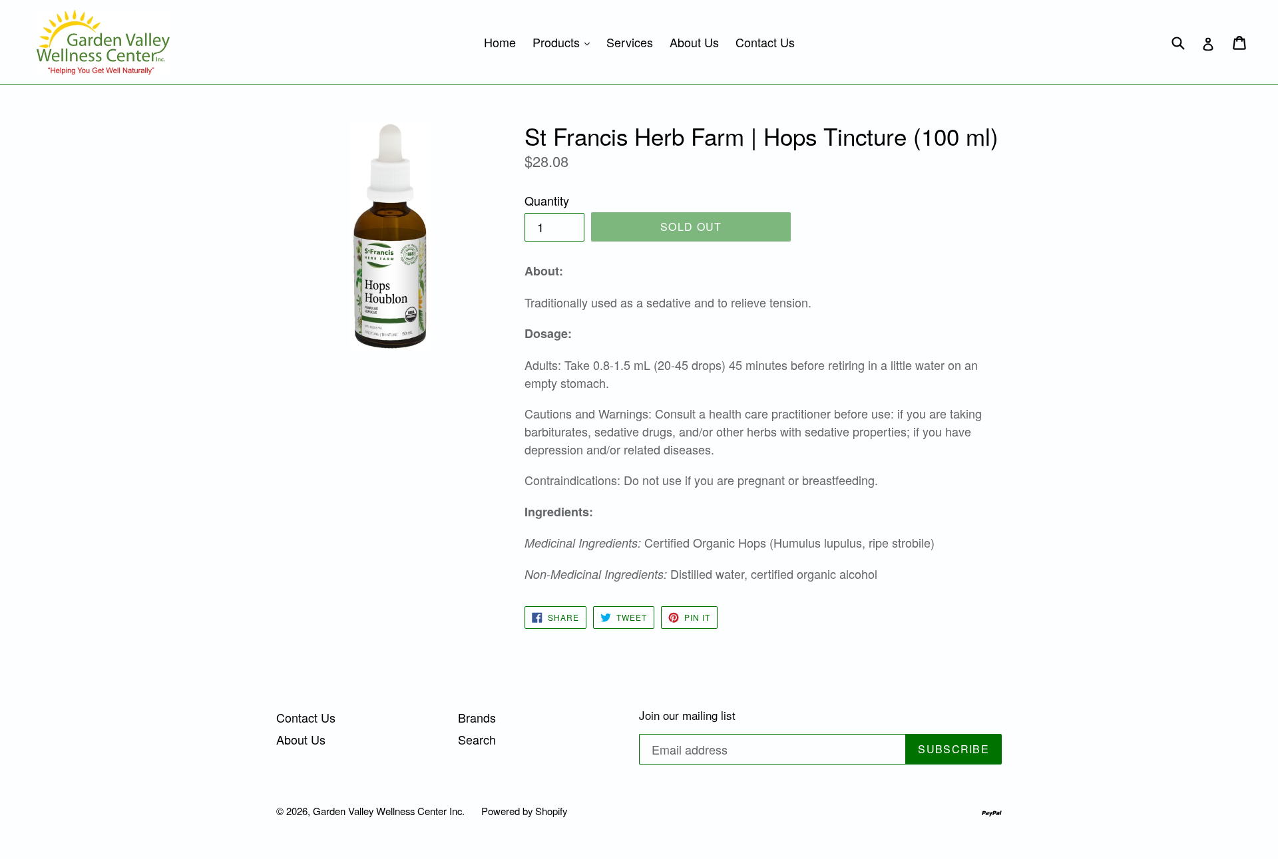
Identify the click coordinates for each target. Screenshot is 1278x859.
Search (477, 739)
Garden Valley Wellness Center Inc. (389, 811)
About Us (694, 42)
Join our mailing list (687, 715)
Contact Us (765, 42)
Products (564, 42)
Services (629, 42)
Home (500, 42)
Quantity (547, 200)
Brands (477, 717)
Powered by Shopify (524, 811)
